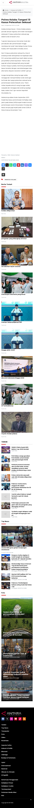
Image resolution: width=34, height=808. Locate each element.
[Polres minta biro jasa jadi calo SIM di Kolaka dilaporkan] (17, 199)
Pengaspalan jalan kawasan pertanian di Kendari (16, 634)
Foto (3, 593)
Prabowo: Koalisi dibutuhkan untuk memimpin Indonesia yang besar (14, 293)
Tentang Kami (6, 789)
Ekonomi (4, 751)
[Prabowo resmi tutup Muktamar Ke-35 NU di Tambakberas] (17, 394)
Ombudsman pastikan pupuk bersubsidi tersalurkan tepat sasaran (16, 265)
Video (3, 737)
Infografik (4, 775)
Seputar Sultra (6, 745)
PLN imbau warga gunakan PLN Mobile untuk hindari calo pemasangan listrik (21, 458)
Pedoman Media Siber (9, 792)
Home (6, 10)
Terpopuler (5, 731)
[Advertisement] (17, 130)
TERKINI (4, 442)
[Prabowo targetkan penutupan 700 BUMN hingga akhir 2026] (17, 338)
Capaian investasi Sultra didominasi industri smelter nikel (15, 674)
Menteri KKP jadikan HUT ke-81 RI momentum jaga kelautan (21, 576)
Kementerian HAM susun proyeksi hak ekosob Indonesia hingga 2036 (15, 377)
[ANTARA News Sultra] (19, 2)
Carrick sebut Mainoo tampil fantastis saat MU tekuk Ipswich (21, 496)
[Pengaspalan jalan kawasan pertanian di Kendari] (17, 628)
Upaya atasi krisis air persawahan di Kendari (13, 613)
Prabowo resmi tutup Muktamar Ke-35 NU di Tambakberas (16, 405)
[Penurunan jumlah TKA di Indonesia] (17, 649)
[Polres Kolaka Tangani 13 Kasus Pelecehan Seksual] (17, 536)
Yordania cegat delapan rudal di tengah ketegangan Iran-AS (22, 513)
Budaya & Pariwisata (8, 758)
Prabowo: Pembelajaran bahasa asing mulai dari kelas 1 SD (22, 585)
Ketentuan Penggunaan (9, 780)
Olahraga (4, 755)
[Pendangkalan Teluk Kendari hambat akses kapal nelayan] (17, 691)
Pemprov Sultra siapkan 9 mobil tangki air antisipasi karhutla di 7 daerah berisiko (21, 557)
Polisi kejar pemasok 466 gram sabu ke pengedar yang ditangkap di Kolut (15, 237)
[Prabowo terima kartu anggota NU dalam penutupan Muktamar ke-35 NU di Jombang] (5, 486)
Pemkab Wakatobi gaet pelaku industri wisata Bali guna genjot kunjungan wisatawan (15, 547)
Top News (5, 521)
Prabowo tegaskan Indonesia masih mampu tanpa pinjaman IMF (14, 321)
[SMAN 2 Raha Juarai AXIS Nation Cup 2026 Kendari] (5, 450)
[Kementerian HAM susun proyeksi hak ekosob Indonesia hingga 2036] (17, 366)
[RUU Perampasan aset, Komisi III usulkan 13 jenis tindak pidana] (17, 422)
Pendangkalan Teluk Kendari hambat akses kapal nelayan (16, 696)
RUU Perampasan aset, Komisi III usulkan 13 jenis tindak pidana (16, 433)
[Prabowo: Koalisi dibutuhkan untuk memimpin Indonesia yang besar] (17, 283)
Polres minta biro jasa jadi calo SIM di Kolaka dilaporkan (15, 210)
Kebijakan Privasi (7, 783)
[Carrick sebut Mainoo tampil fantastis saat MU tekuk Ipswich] (5, 497)
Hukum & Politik (16, 10)
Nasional (4, 769)
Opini (3, 762)
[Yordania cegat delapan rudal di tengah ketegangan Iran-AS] (5, 514)
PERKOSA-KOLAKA (10, 179)
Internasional (6, 765)
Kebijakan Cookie (7, 786)
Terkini (3, 725)
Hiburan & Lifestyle (8, 772)
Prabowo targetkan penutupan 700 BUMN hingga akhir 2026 (16, 349)
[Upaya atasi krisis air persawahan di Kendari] (17, 607)
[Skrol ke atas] (30, 800)
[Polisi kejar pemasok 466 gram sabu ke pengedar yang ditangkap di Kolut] (17, 227)
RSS (2, 795)
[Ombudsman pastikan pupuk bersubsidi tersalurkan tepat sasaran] (17, 255)
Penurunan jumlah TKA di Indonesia (14, 654)
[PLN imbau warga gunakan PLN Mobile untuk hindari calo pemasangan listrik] (5, 458)
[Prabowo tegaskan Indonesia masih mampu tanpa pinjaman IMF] (17, 310)
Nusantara (4, 740)
